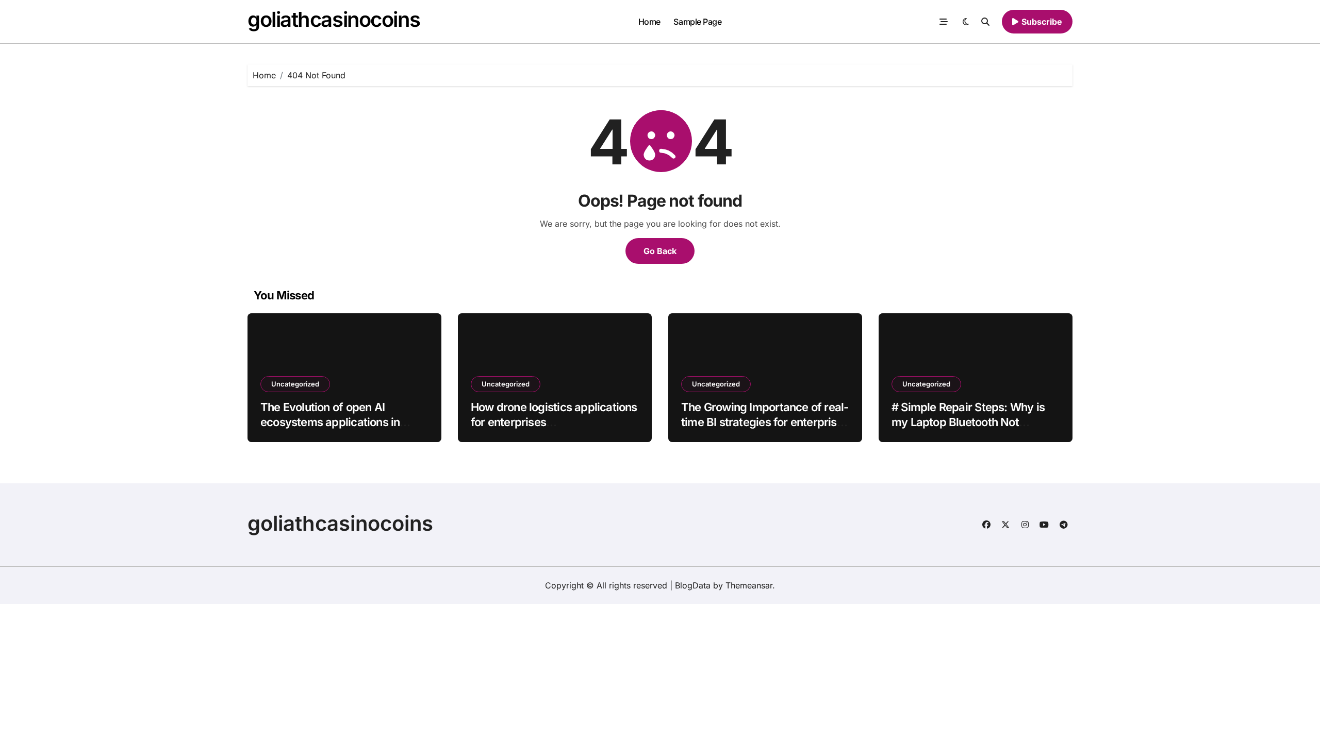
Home (649, 21)
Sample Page (697, 21)
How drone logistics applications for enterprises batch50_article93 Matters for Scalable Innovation (554, 429)
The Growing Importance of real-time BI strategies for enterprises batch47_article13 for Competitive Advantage (765, 429)
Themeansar (748, 585)
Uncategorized (295, 384)
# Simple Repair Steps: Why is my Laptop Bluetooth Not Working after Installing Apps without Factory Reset (968, 429)
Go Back (660, 251)
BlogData (693, 585)
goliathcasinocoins (334, 19)
